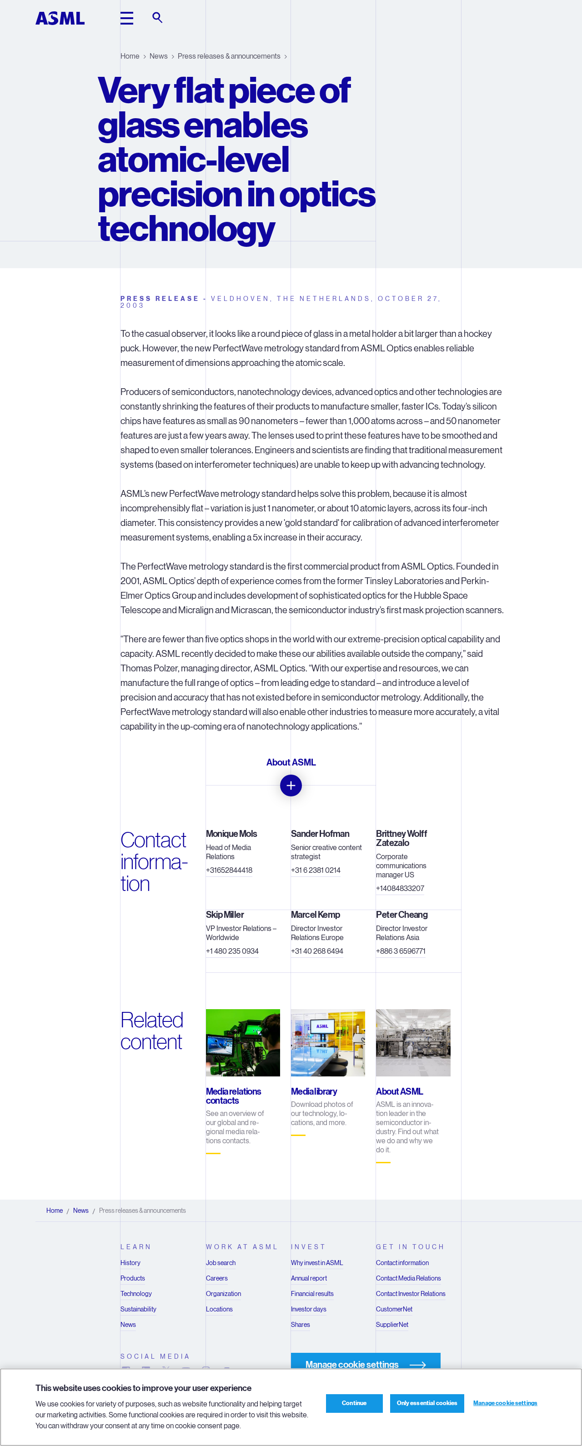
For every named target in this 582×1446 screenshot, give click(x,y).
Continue (354, 1403)
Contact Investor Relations (411, 1293)
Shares (300, 1324)
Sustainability (138, 1309)
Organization (223, 1293)
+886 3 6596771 (401, 951)
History (130, 1262)
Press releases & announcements (229, 56)
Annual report (309, 1278)
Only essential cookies (427, 1403)
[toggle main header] (126, 18)
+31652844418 (229, 870)
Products (132, 1278)
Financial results (312, 1293)
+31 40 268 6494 (317, 951)
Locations (219, 1309)
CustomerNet (394, 1309)
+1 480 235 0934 (232, 951)
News (159, 56)
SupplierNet (392, 1324)
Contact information (402, 1262)
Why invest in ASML (317, 1262)
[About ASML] (291, 785)
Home (130, 56)
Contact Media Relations (408, 1278)
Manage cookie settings (505, 1403)
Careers (217, 1278)
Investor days (308, 1309)
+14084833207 (400, 888)
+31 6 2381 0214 (316, 870)
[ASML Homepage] (60, 18)
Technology (136, 1293)
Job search (221, 1262)
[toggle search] (158, 18)
